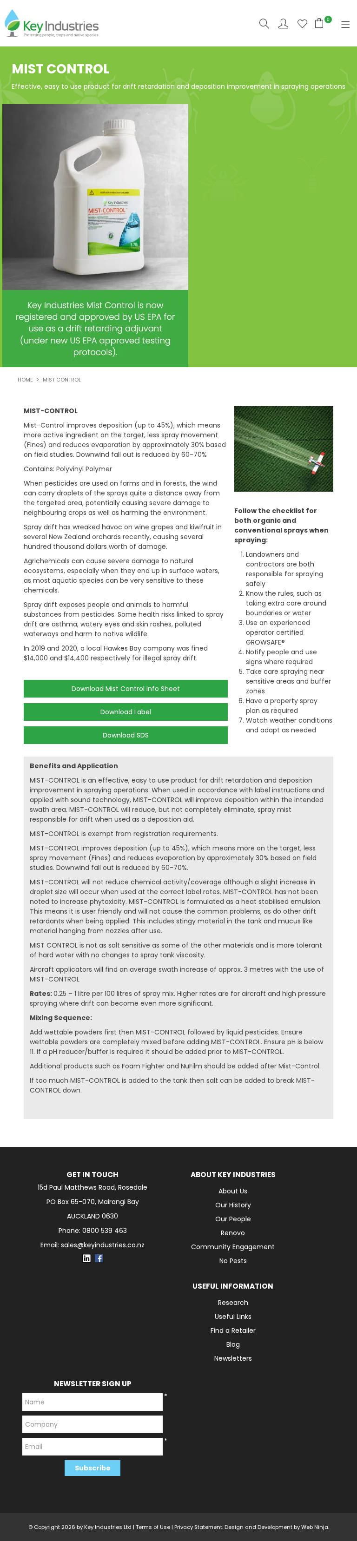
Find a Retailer (233, 1330)
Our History (233, 1205)
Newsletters (233, 1358)
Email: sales (92, 1245)
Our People (233, 1219)
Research (233, 1302)
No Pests (233, 1260)
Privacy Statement (198, 1527)
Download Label (125, 712)
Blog (233, 1344)
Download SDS (126, 735)
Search (264, 23)
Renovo (233, 1233)
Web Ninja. (315, 1527)
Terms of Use (153, 1527)
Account (283, 23)
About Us (232, 1191)
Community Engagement (233, 1246)
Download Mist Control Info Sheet (126, 688)
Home (25, 379)
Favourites (302, 23)
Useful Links (233, 1316)
